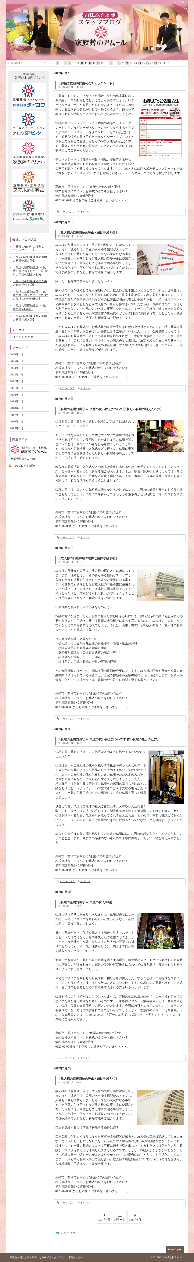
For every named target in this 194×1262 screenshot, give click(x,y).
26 (147, 63)
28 (155, 63)
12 (90, 63)
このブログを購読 (23, 465)
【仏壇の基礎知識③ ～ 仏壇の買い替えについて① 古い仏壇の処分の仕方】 (109, 739)
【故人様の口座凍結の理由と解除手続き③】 (88, 232)
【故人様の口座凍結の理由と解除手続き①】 (88, 1078)
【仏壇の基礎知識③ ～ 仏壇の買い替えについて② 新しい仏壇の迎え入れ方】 (110, 409)
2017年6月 (135, 1219)
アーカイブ (19, 347)
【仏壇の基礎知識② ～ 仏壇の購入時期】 (86, 902)
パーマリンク (67, 211)
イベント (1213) (23, 337)
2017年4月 (104, 1219)
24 (139, 63)
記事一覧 (119, 1219)
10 (82, 63)
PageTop (173, 1249)
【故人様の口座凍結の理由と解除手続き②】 (88, 558)
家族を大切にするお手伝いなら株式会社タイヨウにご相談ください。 (48, 1257)
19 (119, 63)
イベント (85, 211)
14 (98, 63)
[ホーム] (57, 1233)
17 (111, 63)
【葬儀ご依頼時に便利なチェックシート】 (86, 83)
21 (127, 63)
